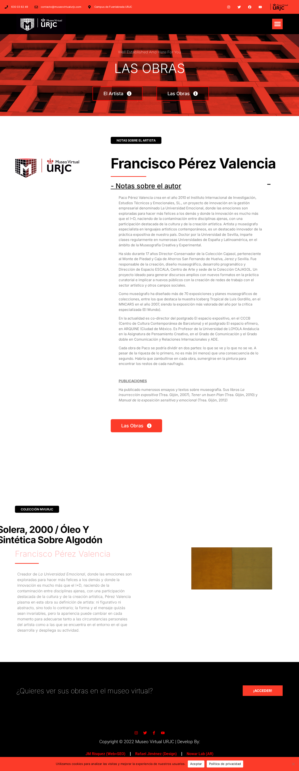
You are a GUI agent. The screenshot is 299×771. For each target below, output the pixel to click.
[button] (277, 24)
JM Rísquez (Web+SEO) (105, 754)
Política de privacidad (225, 764)
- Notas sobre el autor (146, 186)
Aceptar (196, 764)
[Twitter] (239, 7)
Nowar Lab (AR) (200, 754)
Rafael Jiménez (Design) (156, 754)
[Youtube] (260, 7)
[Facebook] (249, 7)
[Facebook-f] (154, 733)
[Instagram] (229, 7)
